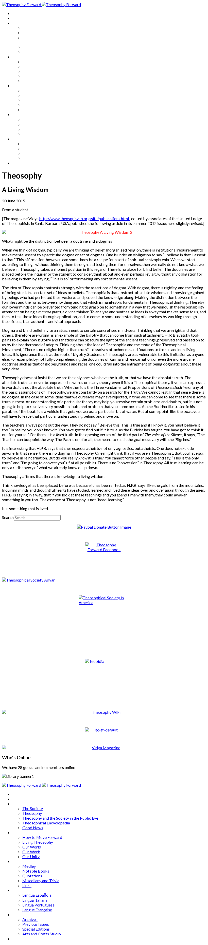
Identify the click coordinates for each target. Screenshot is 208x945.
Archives (19, 138)
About (17, 18)
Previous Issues (35, 148)
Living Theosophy (37, 66)
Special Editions (36, 153)
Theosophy (32, 32)
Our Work (31, 75)
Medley (29, 90)
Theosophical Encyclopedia (46, 47)
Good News (32, 51)
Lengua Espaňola (36, 119)
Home (17, 13)
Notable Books (35, 95)
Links (26, 109)
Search (8, 517)
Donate (18, 162)
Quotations (32, 100)
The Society (32, 27)
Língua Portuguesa (38, 129)
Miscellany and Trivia (40, 104)
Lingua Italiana (34, 124)
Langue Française (37, 133)
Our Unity (31, 80)
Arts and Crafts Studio (41, 158)
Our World (31, 71)
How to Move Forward (42, 61)
